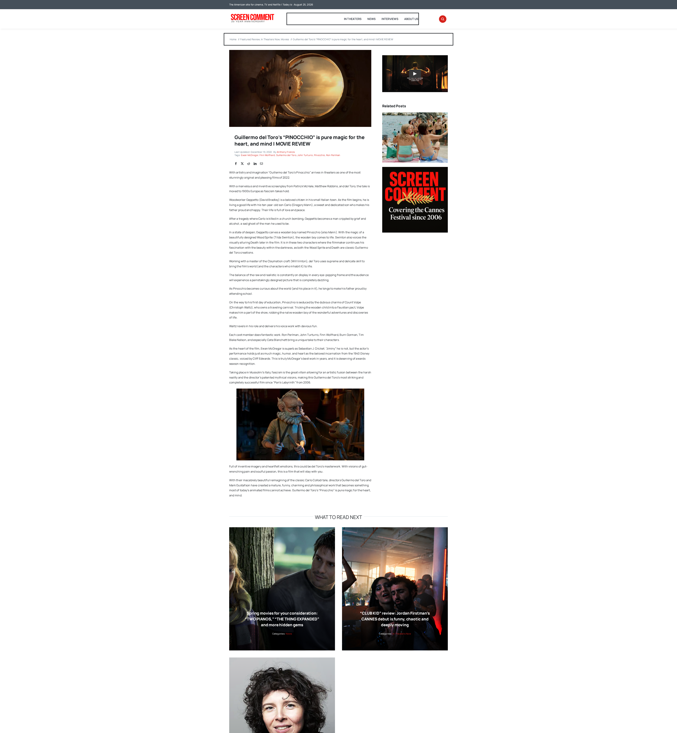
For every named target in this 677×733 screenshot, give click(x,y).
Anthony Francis (286, 152)
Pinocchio (319, 155)
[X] (242, 163)
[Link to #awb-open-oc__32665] (442, 19)
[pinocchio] (300, 51)
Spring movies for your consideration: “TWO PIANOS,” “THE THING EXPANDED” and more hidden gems (282, 619)
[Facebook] (236, 163)
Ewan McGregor (249, 155)
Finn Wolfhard (267, 155)
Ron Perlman (333, 155)
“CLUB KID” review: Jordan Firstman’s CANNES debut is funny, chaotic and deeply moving (395, 619)
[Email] (261, 163)
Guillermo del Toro (286, 155)
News (289, 633)
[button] (385, 137)
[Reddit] (248, 163)
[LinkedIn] (255, 163)
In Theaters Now (402, 633)
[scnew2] (252, 14)
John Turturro (305, 155)
